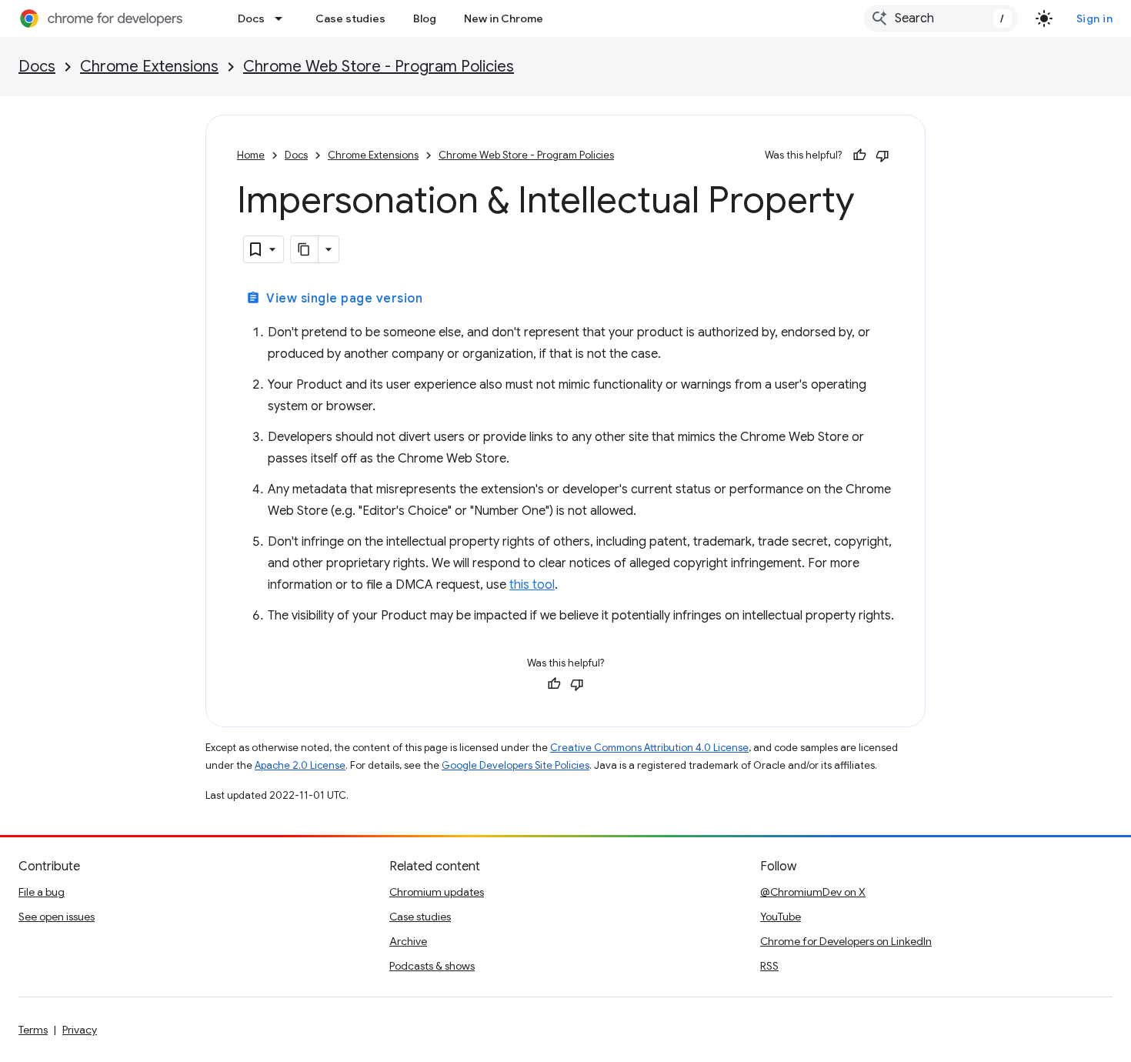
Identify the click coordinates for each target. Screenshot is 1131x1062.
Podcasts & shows (432, 966)
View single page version (334, 298)
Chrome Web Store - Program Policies (378, 66)
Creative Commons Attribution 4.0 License (649, 747)
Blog (424, 18)
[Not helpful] (882, 155)
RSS (769, 966)
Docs (251, 18)
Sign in (1094, 18)
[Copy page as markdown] (305, 249)
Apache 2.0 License (300, 765)
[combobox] (941, 18)
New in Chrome (503, 18)
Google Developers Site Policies (515, 765)
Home (251, 155)
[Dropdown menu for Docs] (283, 18)
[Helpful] (859, 155)
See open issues (56, 916)
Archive (408, 941)
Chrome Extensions (149, 66)
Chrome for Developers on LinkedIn (846, 941)
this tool (532, 585)
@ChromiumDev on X (813, 892)
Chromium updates (436, 892)
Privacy (79, 1030)
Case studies (350, 18)
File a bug (41, 892)
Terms (33, 1030)
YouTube (780, 916)
